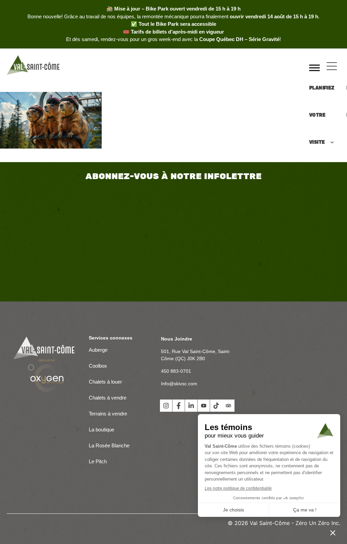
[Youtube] (204, 406)
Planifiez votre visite (321, 86)
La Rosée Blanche (110, 445)
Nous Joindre (176, 339)
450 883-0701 (176, 371)
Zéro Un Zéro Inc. (317, 523)
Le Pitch (98, 461)
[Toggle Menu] (314, 67)
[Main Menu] (331, 66)
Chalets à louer (105, 382)
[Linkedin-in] (191, 406)
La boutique (101, 429)
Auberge (98, 350)
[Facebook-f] (178, 406)
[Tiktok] (216, 406)
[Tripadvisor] (228, 406)
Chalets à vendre (107, 398)
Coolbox (98, 366)
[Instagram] (166, 406)
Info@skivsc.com (179, 383)
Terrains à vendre (108, 413)
